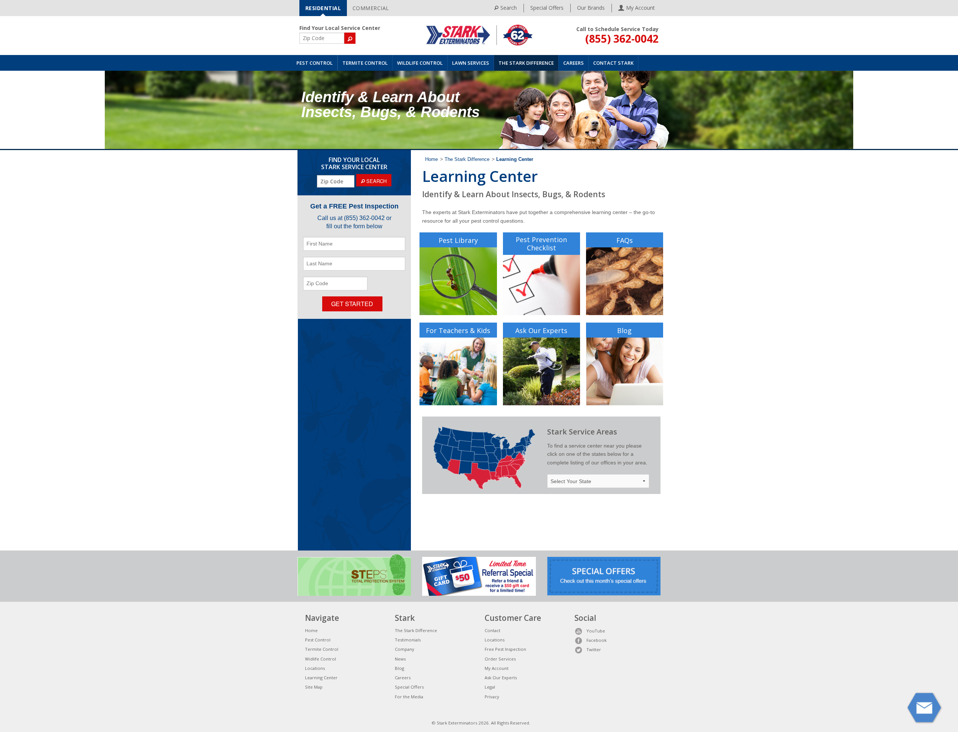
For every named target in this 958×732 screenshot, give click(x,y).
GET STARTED (352, 303)
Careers (573, 63)
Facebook (596, 640)
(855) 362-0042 (622, 38)
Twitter (593, 649)
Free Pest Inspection (505, 649)
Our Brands (591, 7)
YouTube (595, 631)
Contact (492, 630)
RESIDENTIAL (323, 8)
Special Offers (547, 7)
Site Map (314, 687)
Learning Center (321, 677)
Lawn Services (470, 63)
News (400, 659)
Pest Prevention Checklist (541, 243)
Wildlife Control (420, 63)
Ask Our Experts (541, 330)
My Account (497, 668)
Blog (624, 330)
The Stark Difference (526, 63)
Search (508, 7)
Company (404, 649)
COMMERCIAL (371, 8)
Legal (490, 687)
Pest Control (314, 63)
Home (431, 159)
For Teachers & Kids (458, 330)
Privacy (492, 696)
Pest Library (458, 240)
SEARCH (376, 180)
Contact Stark (613, 63)
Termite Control (365, 63)
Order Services (500, 659)
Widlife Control (320, 659)
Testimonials (408, 640)
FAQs (624, 240)
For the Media (409, 696)
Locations (315, 668)
